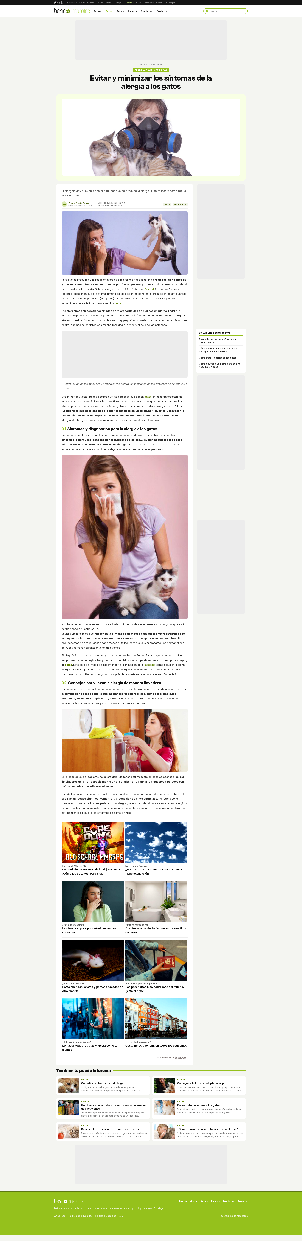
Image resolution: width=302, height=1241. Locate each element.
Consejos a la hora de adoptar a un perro (203, 1083)
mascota (149, 664)
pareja (106, 1208)
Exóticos (162, 11)
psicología (138, 1208)
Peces (120, 11)
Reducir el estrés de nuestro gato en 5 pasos (110, 1129)
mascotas (117, 1208)
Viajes (172, 3)
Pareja (118, 3)
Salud (138, 3)
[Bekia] (59, 2)
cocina (87, 1208)
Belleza (90, 3)
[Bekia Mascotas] (72, 11)
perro (68, 664)
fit (155, 1208)
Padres (109, 3)
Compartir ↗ (180, 204)
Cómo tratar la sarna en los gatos (217, 357)
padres (97, 1208)
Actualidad (72, 3)
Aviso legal (60, 1216)
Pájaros (132, 11)
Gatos (108, 11)
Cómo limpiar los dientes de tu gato (103, 1083)
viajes (161, 1208)
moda (69, 1208)
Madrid (149, 289)
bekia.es (59, 1208)
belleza (78, 1208)
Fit (166, 3)
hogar (148, 1208)
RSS (121, 1216)
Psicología (149, 3)
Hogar (159, 3)
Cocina (100, 3)
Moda (82, 3)
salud (127, 1208)
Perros (97, 11)
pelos (118, 303)
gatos (148, 396)
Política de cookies (105, 1216)
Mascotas (128, 3)
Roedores (146, 11)
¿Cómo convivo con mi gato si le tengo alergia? (207, 1129)
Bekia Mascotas (147, 64)
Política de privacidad (81, 1216)
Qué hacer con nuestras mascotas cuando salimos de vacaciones (113, 1107)
